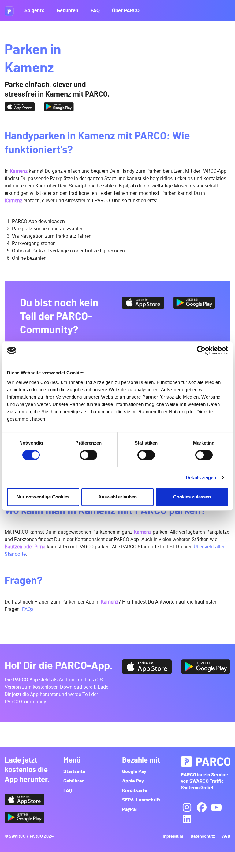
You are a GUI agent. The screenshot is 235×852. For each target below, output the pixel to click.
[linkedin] (187, 819)
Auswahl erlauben (117, 496)
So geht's (34, 10)
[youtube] (216, 807)
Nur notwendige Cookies (43, 496)
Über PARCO (126, 10)
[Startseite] (11, 10)
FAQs (27, 609)
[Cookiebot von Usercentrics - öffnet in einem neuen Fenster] (201, 350)
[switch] (88, 455)
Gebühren (67, 10)
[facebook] (202, 807)
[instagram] (187, 807)
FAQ (95, 10)
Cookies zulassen (192, 496)
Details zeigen (201, 477)
